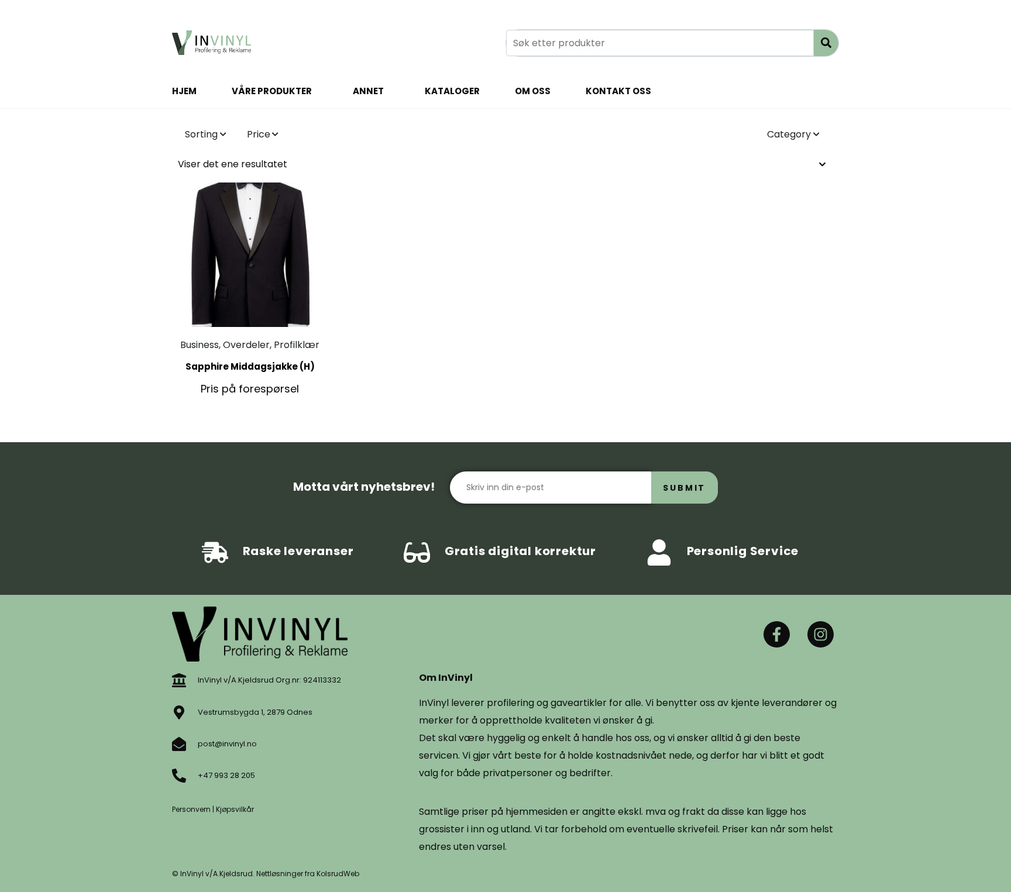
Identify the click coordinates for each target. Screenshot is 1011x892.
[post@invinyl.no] (179, 744)
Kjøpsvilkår (235, 809)
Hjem (184, 91)
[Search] (826, 43)
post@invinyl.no (227, 743)
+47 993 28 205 (226, 775)
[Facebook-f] (777, 634)
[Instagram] (820, 634)
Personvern (191, 809)
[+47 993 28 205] (179, 776)
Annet (368, 91)
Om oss (533, 91)
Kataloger (452, 91)
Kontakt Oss (618, 91)
